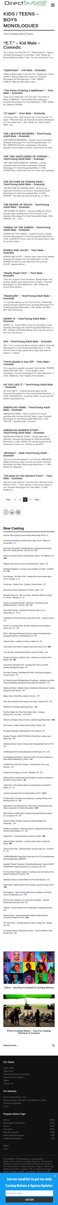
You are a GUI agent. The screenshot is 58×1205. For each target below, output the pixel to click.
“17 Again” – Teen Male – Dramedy (24, 113)
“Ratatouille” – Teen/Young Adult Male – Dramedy (27, 297)
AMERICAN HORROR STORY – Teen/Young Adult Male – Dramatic (24, 431)
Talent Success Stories (13, 1077)
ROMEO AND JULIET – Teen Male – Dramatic (24, 251)
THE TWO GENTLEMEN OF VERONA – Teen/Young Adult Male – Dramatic (26, 157)
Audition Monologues (12, 1138)
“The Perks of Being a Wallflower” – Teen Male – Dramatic (28, 91)
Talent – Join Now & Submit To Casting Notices (29, 987)
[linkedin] (12, 512)
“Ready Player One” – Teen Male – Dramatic (23, 274)
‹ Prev (8, 500)
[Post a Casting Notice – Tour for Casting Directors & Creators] (29, 1010)
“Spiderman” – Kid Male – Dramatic (24, 70)
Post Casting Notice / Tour (14, 1097)
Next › (37, 500)
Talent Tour (8, 1071)
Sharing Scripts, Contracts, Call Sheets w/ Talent (24, 1100)
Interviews (7, 1129)
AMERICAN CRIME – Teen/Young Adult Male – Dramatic (26, 408)
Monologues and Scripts (14, 1123)
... (4, 60)
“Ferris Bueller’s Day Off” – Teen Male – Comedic (27, 363)
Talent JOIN (8, 1068)
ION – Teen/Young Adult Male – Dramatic (27, 341)
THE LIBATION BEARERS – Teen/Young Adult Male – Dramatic (27, 135)
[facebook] (5, 512)
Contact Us (8, 1083)
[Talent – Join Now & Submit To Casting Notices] (29, 967)
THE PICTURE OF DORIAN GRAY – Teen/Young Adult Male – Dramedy (24, 183)
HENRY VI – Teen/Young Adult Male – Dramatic (25, 320)
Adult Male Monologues (13, 1135)
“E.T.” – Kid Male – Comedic (21, 45)
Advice (6, 1080)
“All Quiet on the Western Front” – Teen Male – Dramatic (27, 477)
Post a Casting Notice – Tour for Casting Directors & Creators (29, 1032)
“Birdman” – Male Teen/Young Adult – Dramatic (26, 454)
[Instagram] (18, 512)
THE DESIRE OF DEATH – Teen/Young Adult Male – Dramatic (26, 206)
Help (5, 1149)
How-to (6, 1126)
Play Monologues (11, 1132)
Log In (6, 1106)
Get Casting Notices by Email (16, 1074)
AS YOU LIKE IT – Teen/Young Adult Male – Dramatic (28, 386)
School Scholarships (12, 1103)
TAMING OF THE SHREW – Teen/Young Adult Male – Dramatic (26, 228)
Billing (6, 1146)
